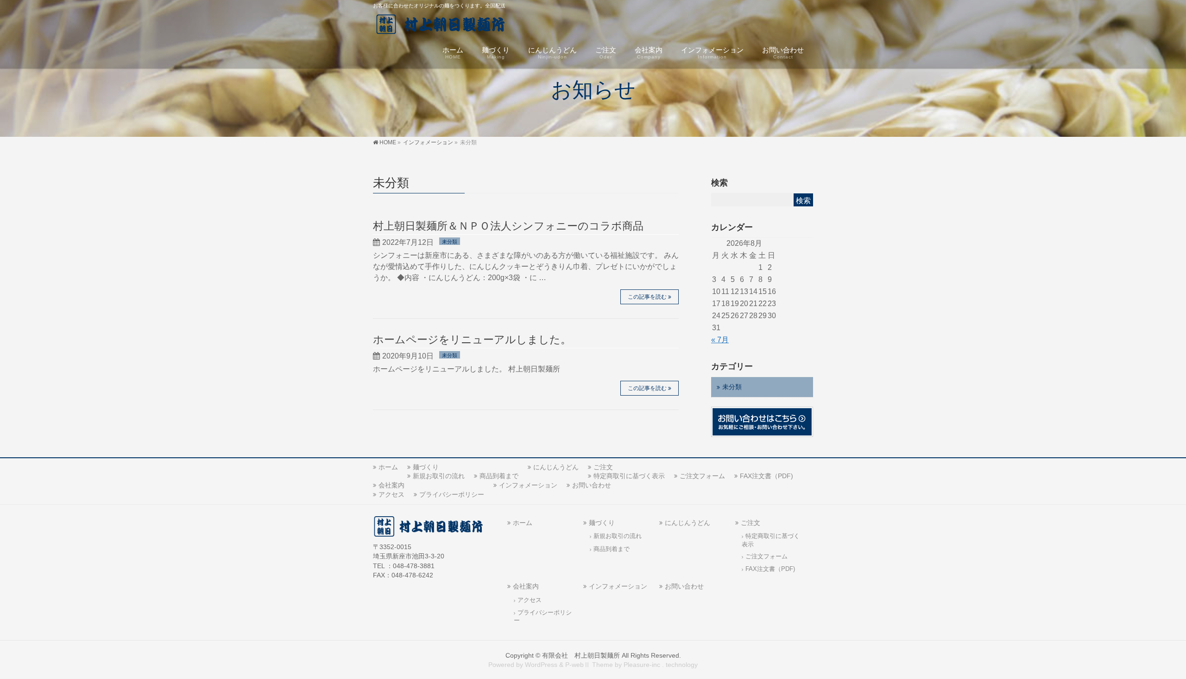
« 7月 (720, 340)
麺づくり (426, 467)
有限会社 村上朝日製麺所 (581, 655)
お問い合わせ (591, 485)
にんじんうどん (556, 467)
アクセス (391, 494)
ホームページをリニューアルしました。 (472, 339)
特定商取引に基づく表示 (629, 476)
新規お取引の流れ (439, 476)
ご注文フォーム (702, 476)
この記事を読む (647, 297)
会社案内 (391, 485)
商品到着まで (498, 476)
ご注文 (603, 467)
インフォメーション (528, 485)
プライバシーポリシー (451, 494)
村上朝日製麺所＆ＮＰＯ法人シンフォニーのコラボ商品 (508, 226)
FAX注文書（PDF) (766, 476)
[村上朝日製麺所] (445, 25)
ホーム (388, 467)
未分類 (449, 241)
